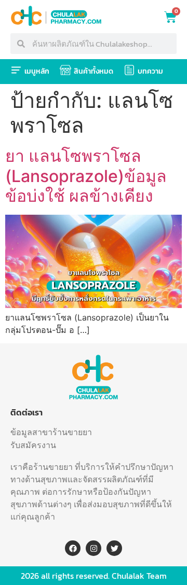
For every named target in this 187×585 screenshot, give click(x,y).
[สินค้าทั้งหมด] (65, 70)
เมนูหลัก (36, 71)
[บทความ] (129, 70)
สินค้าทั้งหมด (93, 71)
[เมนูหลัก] (16, 70)
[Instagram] (93, 548)
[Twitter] (114, 548)
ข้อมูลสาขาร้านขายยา (51, 432)
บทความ (150, 71)
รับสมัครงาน (33, 445)
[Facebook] (73, 548)
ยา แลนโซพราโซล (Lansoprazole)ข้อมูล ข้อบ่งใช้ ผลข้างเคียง (86, 176)
